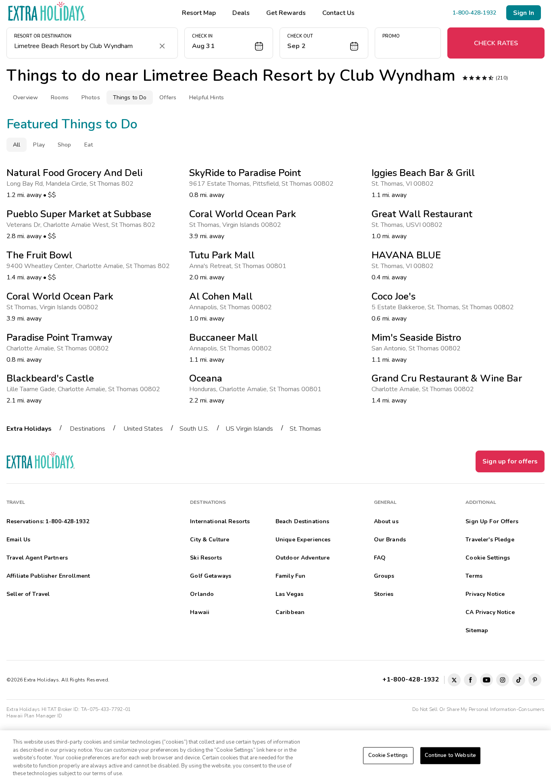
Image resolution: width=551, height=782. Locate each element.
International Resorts (220, 521)
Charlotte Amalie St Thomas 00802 (59, 348)
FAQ (380, 558)
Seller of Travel (28, 594)
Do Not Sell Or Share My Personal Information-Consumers (478, 709)
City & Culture (209, 539)
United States (143, 428)
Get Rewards (286, 12)
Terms (473, 576)
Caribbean (290, 612)
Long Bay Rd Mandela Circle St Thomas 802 (71, 183)
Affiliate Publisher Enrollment (48, 576)
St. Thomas (305, 428)
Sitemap (476, 630)
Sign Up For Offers (491, 521)
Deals (241, 12)
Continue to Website (450, 755)
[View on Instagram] (502, 679)
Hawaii (199, 612)
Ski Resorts (206, 558)
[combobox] (84, 46)
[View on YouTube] (486, 679)
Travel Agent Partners (37, 558)
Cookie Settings (388, 755)
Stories (384, 594)
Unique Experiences (303, 539)
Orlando (202, 594)
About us (386, 521)
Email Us (18, 539)
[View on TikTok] (518, 679)
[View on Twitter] (454, 679)
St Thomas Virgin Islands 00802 (54, 307)
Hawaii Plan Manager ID (34, 716)
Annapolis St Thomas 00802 (232, 307)
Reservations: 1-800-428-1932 (47, 521)
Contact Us (338, 12)
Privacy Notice (485, 594)
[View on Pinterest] (534, 679)
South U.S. (194, 428)
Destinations (87, 428)
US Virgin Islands (249, 428)
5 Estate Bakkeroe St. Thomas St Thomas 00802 (444, 307)
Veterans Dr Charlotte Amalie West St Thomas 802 (82, 224)
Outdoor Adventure (303, 558)
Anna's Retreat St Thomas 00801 (239, 266)
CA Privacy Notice (489, 612)
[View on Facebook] (470, 679)
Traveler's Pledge (489, 539)
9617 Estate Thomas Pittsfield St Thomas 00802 (263, 183)
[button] (228, 43)
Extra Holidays (29, 428)
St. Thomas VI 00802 (404, 183)
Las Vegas (289, 594)
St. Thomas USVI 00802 (409, 224)
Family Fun (290, 576)
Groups (384, 576)
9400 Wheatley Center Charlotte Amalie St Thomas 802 (89, 266)
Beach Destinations (303, 521)
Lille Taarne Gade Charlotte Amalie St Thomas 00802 (84, 389)
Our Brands (390, 539)
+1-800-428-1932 (412, 679)
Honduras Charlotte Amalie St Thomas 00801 (257, 389)
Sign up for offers (510, 461)
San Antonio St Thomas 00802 (418, 348)
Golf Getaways (210, 576)
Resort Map (199, 12)
